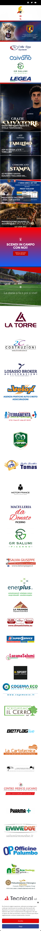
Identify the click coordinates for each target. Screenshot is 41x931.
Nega (20, 926)
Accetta (20, 921)
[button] (38, 902)
